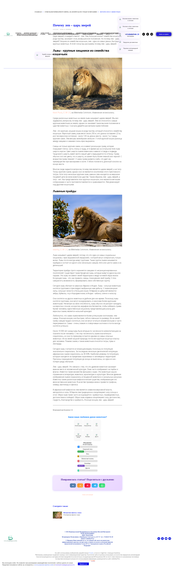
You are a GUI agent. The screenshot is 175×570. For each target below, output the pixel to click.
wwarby (56, 249)
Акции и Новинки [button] (88, 34)
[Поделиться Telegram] (95, 485)
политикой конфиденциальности (64, 565)
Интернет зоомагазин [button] (30, 33)
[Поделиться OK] (80, 485)
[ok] (147, 34)
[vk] (143, 34)
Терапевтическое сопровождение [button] (86, 33)
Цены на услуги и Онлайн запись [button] (27, 34)
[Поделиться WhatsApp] (102, 485)
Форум (108, 34)
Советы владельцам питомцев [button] (109, 33)
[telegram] (151, 34)
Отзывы (42, 34)
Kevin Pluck (57, 112)
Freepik (91, 553)
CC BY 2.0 (67, 112)
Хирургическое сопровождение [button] (62, 33)
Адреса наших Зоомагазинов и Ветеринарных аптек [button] (63, 34)
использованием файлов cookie (44, 565)
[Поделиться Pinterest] (87, 485)
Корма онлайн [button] (45, 33)
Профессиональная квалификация (27, 35)
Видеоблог (100, 34)
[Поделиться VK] (73, 485)
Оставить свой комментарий (87, 494)
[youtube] (166, 539)
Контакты (18, 33)
